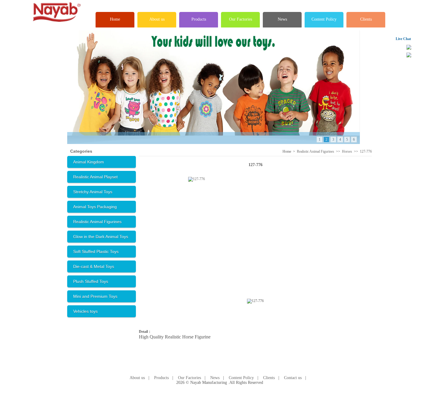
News (282, 19)
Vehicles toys (85, 311)
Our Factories (240, 19)
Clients (366, 19)
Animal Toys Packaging (95, 206)
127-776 (366, 151)
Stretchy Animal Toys (92, 191)
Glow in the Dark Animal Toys (100, 236)
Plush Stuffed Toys (90, 281)
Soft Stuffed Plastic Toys (96, 251)
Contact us (293, 377)
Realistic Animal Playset (95, 176)
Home (115, 19)
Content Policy (324, 19)
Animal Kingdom (88, 162)
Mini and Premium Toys (95, 296)
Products (198, 19)
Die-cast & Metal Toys (93, 266)
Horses (347, 151)
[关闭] (420, 38)
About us (157, 19)
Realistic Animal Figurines (97, 221)
